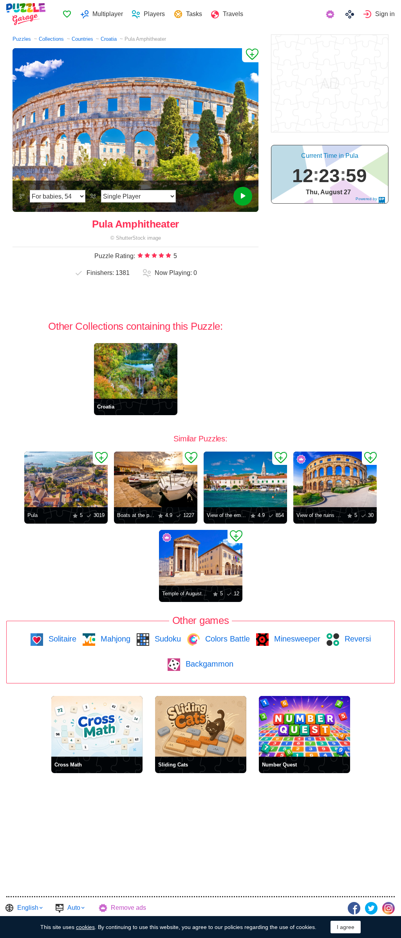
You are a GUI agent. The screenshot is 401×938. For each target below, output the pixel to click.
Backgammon (208, 664)
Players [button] (154, 14)
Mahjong (114, 638)
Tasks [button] (194, 14)
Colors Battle (226, 638)
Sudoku (166, 638)
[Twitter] (371, 908)
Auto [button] (73, 907)
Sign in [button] (385, 14)
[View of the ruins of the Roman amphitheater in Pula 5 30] (335, 479)
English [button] (27, 907)
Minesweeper (296, 638)
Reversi (356, 638)
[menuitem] (67, 14)
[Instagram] (388, 908)
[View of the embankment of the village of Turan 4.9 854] (245, 479)
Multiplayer (107, 14)
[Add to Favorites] (250, 55)
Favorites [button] (67, 14)
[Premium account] (331, 14)
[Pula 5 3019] (66, 479)
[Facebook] (354, 908)
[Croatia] (135, 371)
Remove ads (128, 907)
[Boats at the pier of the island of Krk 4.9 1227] (155, 479)
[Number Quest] (304, 726)
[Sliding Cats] (200, 726)
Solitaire (61, 638)
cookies (85, 927)
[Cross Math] (97, 726)
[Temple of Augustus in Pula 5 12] (200, 558)
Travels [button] (233, 14)
